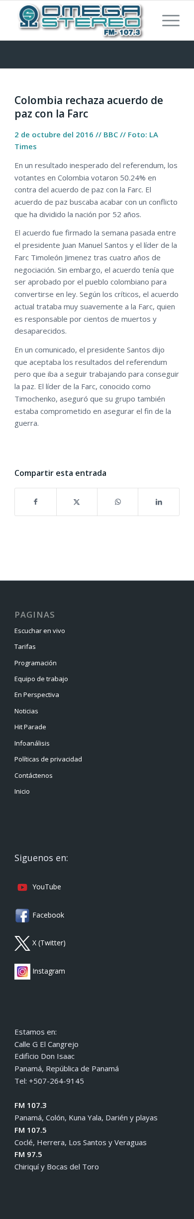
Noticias (26, 710)
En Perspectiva (36, 694)
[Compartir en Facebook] (35, 502)
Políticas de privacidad (48, 759)
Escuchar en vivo (39, 630)
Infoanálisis (32, 743)
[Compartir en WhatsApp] (117, 502)
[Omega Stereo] (80, 20)
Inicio (22, 791)
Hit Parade (30, 726)
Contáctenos (33, 775)
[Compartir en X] (77, 502)
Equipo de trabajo (41, 678)
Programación (35, 662)
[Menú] (166, 20)
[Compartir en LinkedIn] (158, 502)
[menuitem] (166, 20)
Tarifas (25, 646)
